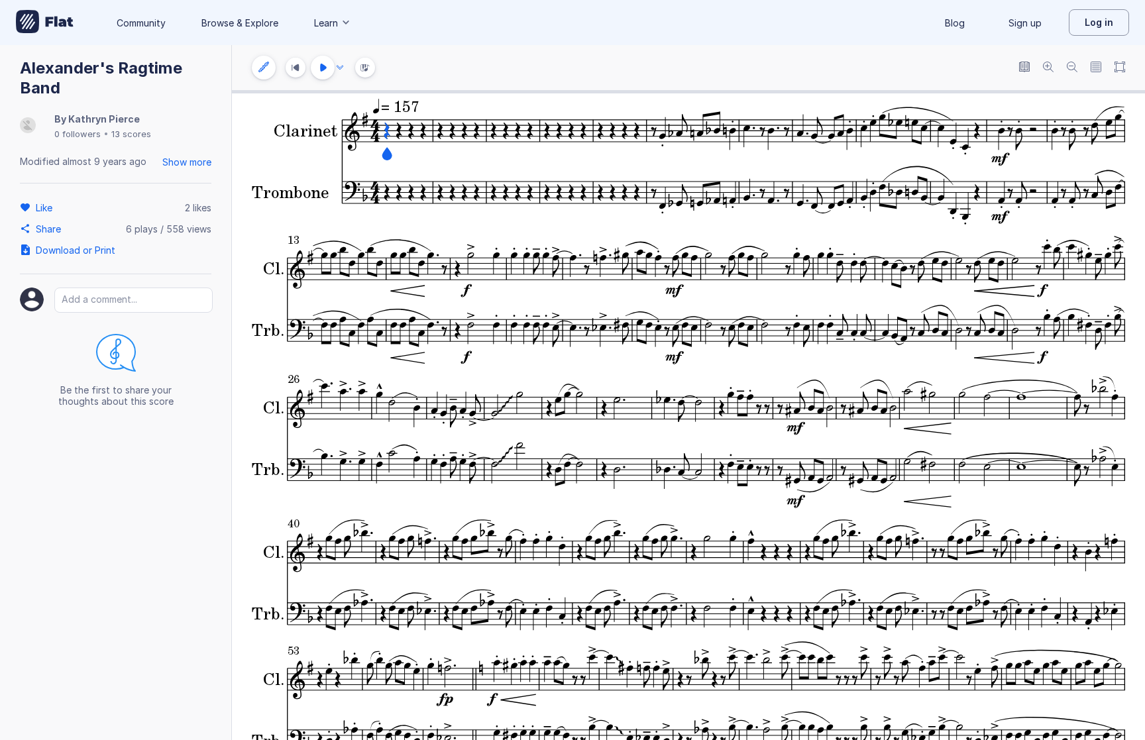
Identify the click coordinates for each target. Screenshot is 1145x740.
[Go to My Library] (45, 22)
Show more (186, 162)
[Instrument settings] (264, 67)
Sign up (1025, 22)
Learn (326, 22)
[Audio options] (340, 67)
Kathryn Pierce (104, 119)
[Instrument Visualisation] (365, 68)
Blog (955, 22)
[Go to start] (295, 68)
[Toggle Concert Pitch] (1024, 68)
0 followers (77, 134)
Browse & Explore (239, 22)
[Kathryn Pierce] (28, 126)
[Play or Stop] (323, 67)
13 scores (131, 134)
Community (141, 22)
